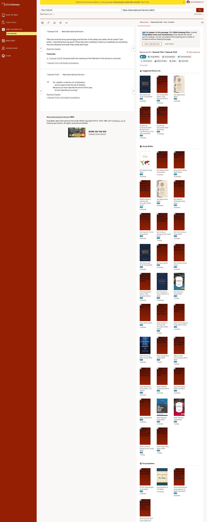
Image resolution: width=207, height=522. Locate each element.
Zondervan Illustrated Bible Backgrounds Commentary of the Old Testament (147, 130)
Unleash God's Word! (97, 134)
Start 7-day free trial (152, 44)
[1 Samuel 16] (133, 48)
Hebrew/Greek (157, 22)
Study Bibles (147, 146)
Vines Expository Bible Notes (163, 447)
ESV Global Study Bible (146, 171)
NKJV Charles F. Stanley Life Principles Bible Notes (162, 326)
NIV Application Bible (179, 96)
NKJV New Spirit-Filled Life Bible (180, 388)
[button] (195, 2)
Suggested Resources (151, 71)
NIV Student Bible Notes (180, 264)
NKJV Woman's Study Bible (179, 419)
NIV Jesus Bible (162, 263)
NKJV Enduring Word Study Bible (146, 357)
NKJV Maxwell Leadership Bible (163, 388)
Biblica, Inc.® (120, 121)
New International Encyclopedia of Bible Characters (180, 489)
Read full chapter (54, 49)
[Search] (200, 10)
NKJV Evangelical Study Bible (163, 357)
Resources (144, 22)
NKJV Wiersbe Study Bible (162, 419)
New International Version (58, 117)
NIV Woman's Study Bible (178, 293)
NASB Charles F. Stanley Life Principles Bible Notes (145, 202)
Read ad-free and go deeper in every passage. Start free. (112, 2)
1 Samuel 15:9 (54, 58)
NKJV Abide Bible (146, 323)
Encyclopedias (148, 463)
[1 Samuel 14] (40, 48)
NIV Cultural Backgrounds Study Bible (164, 234)
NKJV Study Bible (146, 418)
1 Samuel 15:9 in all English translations (63, 63)
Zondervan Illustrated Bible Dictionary (162, 128)
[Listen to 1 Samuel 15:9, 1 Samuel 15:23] (66, 22)
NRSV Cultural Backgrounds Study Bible (147, 448)
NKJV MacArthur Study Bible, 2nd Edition (146, 389)
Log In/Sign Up (197, 2)
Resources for (158, 52)
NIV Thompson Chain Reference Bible (163, 294)
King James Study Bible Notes (180, 171)
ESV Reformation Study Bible (163, 171)
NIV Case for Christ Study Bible (146, 233)
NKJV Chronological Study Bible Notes (181, 324)
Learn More (169, 44)
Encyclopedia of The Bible (162, 488)
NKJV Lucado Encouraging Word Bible (180, 358)
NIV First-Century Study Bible (180, 233)
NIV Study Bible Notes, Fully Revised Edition (162, 97)
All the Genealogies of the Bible (147, 488)
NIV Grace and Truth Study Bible (146, 96)
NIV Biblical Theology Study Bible (179, 201)
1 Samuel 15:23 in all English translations (63, 97)
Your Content (169, 22)
